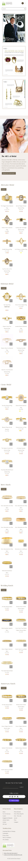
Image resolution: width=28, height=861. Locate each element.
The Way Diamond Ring (7, 405)
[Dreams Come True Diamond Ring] (7, 318)
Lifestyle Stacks (6, 820)
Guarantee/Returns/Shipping (9, 831)
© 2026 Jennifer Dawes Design (13, 858)
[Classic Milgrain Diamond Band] (7, 641)
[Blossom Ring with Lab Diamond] (7, 419)
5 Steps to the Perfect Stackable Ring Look (13, 854)
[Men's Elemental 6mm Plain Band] (21, 519)
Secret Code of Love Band (21, 649)
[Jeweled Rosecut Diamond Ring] (21, 318)
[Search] (25, 8)
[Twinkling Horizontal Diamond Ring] (21, 340)
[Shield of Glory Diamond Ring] (7, 220)
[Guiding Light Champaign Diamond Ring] (21, 220)
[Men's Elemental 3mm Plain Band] (21, 498)
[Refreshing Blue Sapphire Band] (7, 620)
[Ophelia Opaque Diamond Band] (21, 740)
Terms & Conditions (7, 837)
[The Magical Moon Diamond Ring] (7, 198)
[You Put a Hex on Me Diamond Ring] (7, 261)
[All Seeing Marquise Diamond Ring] (21, 440)
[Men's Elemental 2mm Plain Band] (7, 498)
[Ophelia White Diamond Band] (7, 740)
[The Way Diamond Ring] (7, 397)
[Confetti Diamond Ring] (7, 241)
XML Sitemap (5, 839)
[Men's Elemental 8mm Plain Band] (7, 541)
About (4, 811)
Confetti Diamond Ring (7, 249)
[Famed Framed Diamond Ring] (21, 397)
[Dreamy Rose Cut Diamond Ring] (7, 340)
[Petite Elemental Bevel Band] (7, 563)
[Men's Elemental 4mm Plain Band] (7, 519)
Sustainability (5, 833)
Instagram (16, 822)
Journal (15, 818)
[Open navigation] (25, 3)
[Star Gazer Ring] (7, 297)
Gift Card (5, 824)
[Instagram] (12, 796)
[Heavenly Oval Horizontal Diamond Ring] (7, 362)
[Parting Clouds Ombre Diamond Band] (21, 598)
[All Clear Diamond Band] (7, 598)
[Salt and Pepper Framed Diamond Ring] (21, 198)
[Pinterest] (14, 796)
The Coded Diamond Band (7, 670)
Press (15, 820)
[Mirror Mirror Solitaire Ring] (21, 297)
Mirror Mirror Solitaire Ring (21, 304)
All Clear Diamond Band (7, 606)
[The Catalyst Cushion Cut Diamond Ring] (7, 440)
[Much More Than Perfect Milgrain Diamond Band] (21, 620)
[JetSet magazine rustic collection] (14, 95)
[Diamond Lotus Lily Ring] (21, 419)
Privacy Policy (6, 835)
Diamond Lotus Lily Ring (21, 427)
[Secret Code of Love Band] (21, 641)
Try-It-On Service (6, 813)
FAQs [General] (17, 811)
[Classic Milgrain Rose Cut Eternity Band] (7, 718)
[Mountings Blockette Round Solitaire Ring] (7, 462)
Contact (4, 822)
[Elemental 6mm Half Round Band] (21, 541)
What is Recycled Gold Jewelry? (11, 853)
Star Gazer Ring (7, 304)
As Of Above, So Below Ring (21, 249)
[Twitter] (17, 796)
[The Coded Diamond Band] (7, 663)
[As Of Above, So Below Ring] (21, 241)
